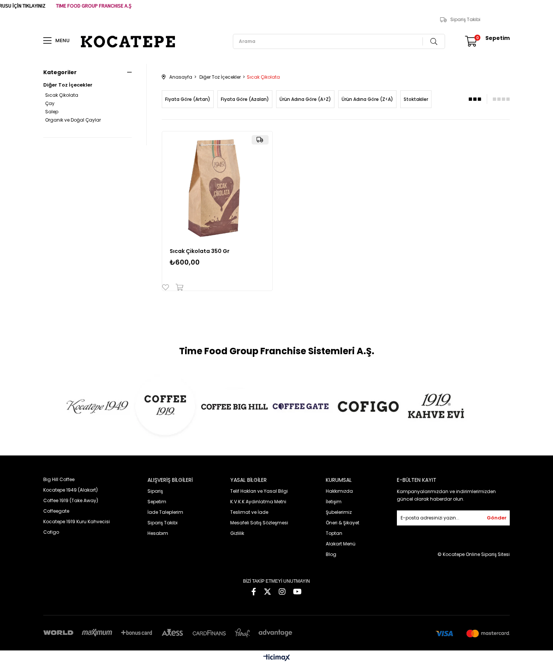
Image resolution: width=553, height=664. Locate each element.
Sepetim (156, 501)
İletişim (334, 501)
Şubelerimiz (339, 512)
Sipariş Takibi (465, 19)
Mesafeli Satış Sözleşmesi (259, 522)
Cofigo (51, 532)
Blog (331, 554)
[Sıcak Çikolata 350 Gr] (217, 186)
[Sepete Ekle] (177, 287)
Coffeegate (56, 511)
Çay (50, 103)
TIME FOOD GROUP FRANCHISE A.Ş (93, 5)
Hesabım (157, 533)
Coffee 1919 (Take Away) (70, 500)
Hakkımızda (339, 491)
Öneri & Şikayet (342, 522)
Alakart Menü (341, 544)
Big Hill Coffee (58, 479)
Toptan (334, 533)
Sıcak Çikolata (61, 95)
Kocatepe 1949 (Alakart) (70, 490)
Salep (51, 112)
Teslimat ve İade (249, 512)
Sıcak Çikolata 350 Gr (199, 251)
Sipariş (155, 491)
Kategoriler (60, 72)
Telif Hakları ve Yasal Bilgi (259, 491)
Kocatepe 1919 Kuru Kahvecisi (76, 521)
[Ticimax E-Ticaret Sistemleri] (276, 658)
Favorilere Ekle (167, 287)
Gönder (497, 517)
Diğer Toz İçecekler (68, 85)
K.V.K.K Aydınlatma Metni (258, 501)
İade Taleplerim (165, 512)
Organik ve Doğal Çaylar (73, 120)
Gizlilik (237, 533)
